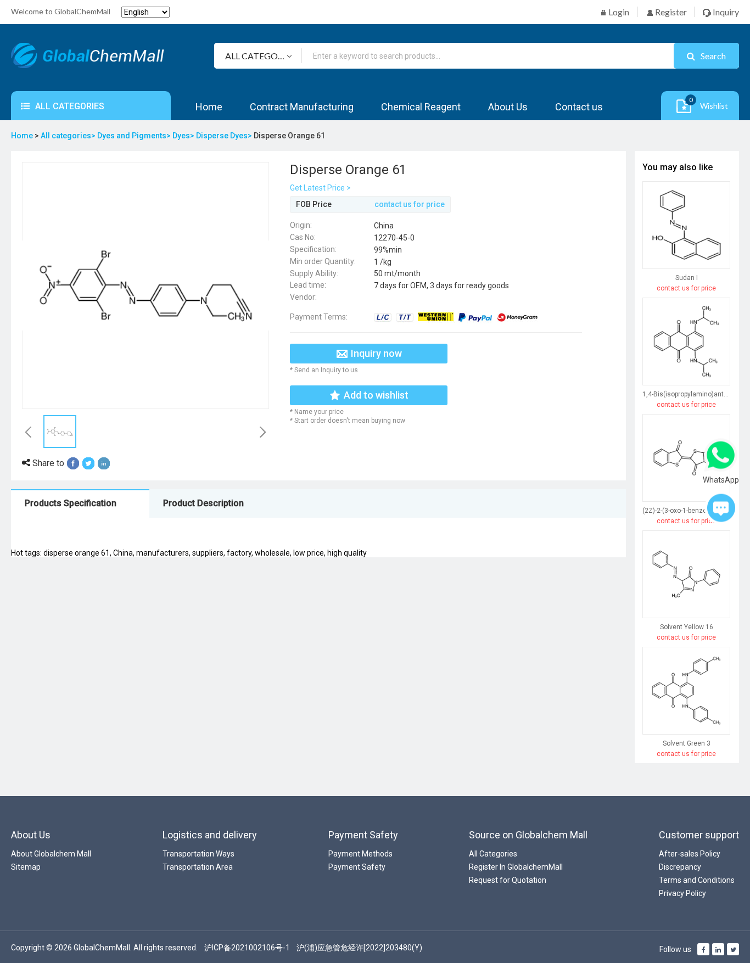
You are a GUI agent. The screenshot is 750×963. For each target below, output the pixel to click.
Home (208, 107)
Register (670, 12)
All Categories (493, 853)
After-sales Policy (689, 853)
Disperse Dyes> (225, 135)
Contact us (579, 107)
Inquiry (725, 12)
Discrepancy (680, 867)
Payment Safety (356, 867)
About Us (508, 107)
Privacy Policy (682, 893)
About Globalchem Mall (51, 853)
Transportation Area (198, 867)
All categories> (69, 135)
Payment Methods (360, 853)
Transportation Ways (198, 853)
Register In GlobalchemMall (516, 867)
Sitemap (26, 867)
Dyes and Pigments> (134, 135)
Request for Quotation (507, 880)
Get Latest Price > (320, 187)
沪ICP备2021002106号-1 (247, 947)
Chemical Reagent (421, 107)
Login (618, 12)
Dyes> (184, 135)
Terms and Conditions (697, 880)
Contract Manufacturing (302, 107)
